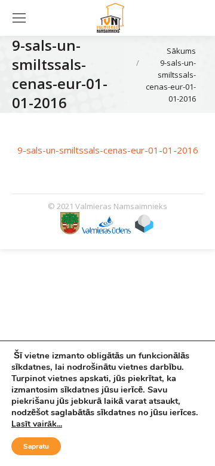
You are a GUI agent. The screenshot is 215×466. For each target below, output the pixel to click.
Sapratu (36, 446)
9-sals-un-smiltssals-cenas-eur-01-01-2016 (107, 150)
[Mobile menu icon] (19, 18)
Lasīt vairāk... (36, 424)
